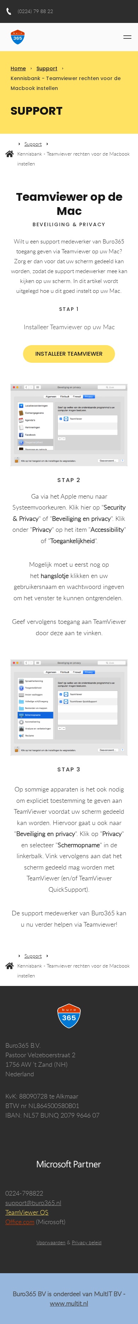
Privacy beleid (87, 1242)
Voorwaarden (50, 1242)
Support (46, 68)
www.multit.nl (69, 1303)
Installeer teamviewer (69, 354)
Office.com (19, 1221)
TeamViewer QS (26, 1212)
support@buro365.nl (33, 1202)
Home (18, 68)
